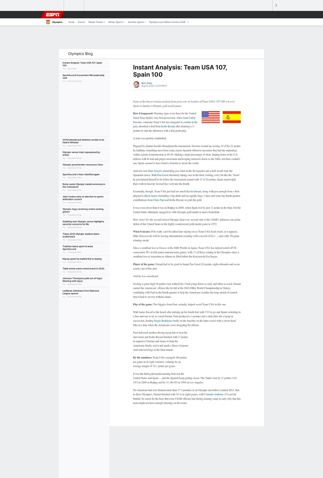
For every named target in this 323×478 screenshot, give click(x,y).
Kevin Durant (193, 191)
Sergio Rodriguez (163, 320)
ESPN (52, 14)
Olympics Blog (80, 53)
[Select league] (54, 5)
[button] (268, 14)
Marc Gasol (154, 171)
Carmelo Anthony (214, 394)
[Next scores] (276, 5)
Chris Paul (158, 200)
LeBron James (149, 195)
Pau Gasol (162, 175)
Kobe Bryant (168, 126)
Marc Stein (146, 83)
